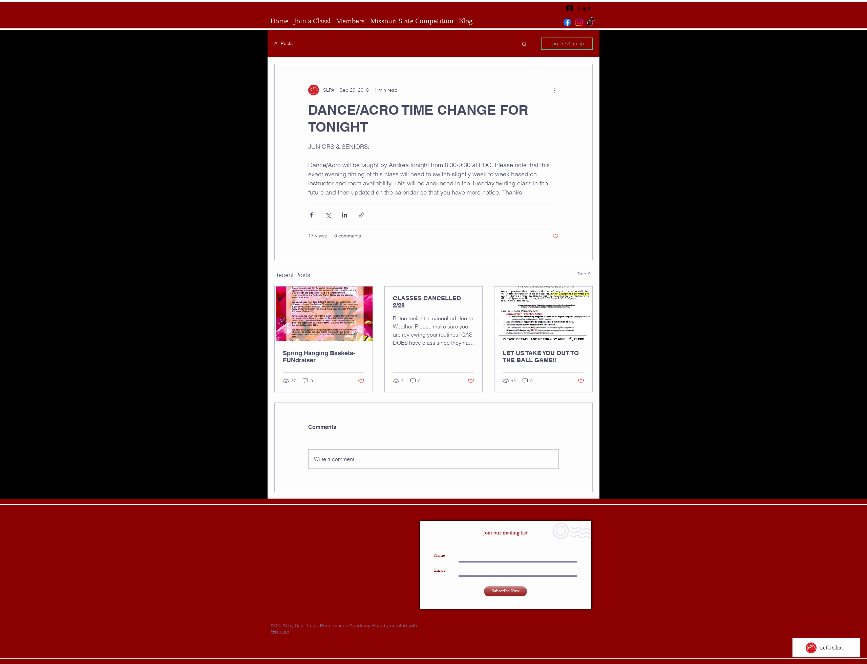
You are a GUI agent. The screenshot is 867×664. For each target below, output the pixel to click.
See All (585, 274)
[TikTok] (591, 22)
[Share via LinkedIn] (344, 215)
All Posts (283, 43)
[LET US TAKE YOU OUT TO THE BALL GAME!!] (543, 314)
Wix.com (280, 631)
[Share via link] (361, 215)
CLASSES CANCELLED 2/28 (427, 302)
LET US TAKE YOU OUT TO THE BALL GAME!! (541, 356)
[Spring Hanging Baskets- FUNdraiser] (324, 314)
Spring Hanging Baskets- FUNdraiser (319, 356)
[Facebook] (567, 22)
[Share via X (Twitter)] (328, 215)
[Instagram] (579, 22)
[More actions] (555, 90)
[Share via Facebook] (311, 215)
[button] (524, 43)
